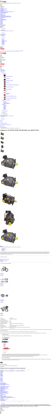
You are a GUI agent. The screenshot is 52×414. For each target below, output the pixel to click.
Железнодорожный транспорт (4, 388)
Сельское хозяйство (3, 394)
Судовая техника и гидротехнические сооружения (7, 397)
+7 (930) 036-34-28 (3, 34)
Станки (1, 395)
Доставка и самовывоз (3, 383)
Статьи (1, 380)
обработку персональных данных (10, 370)
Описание (3, 248)
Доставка (3, 250)
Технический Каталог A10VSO (4, 259)
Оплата (3, 249)
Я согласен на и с (13, 370)
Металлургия (2, 389)
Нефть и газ (2, 390)
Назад (5, 73)
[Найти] (1, 4)
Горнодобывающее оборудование (5, 386)
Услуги (1, 373)
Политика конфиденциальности (4, 384)
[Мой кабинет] (0, 61)
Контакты (1, 375)
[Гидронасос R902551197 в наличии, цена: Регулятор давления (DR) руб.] (9, 189)
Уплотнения (2, 273)
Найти (1, 408)
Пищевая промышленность (4, 391)
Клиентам (1, 381)
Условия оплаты (2, 382)
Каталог (1, 372)
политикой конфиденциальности (20, 370)
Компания (5, 105)
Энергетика (2, 398)
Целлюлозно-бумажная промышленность (6, 396)
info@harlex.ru (3, 35)
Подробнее (1, 275)
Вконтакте (3, 118)
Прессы (1, 393)
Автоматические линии (3, 392)
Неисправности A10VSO (3, 260)
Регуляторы (2, 283)
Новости (1, 374)
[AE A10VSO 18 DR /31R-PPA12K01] (9, 171)
